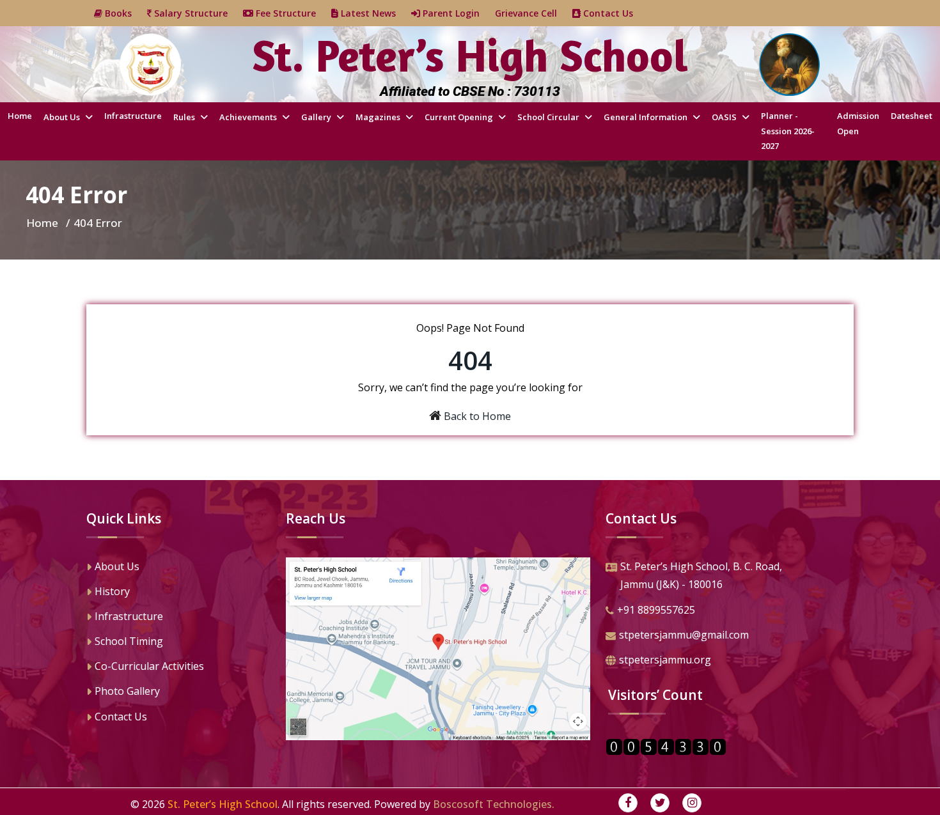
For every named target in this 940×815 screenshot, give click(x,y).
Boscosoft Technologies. (493, 804)
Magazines (379, 117)
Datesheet (911, 115)
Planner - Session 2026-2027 (788, 130)
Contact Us (614, 13)
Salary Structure (197, 13)
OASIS (725, 117)
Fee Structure (292, 13)
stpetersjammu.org (665, 660)
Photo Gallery (127, 691)
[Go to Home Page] (150, 64)
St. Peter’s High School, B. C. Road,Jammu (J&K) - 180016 (701, 575)
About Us (62, 117)
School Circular (549, 117)
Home (20, 115)
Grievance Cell (533, 13)
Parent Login (457, 13)
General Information (646, 117)
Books (124, 13)
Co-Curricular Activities (149, 666)
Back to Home (477, 416)
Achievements (249, 117)
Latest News (374, 13)
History (112, 591)
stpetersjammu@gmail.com (684, 635)
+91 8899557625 (656, 610)
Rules (185, 117)
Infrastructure (133, 115)
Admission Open (858, 123)
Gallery (317, 117)
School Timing (129, 641)
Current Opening (460, 117)
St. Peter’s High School (223, 804)
